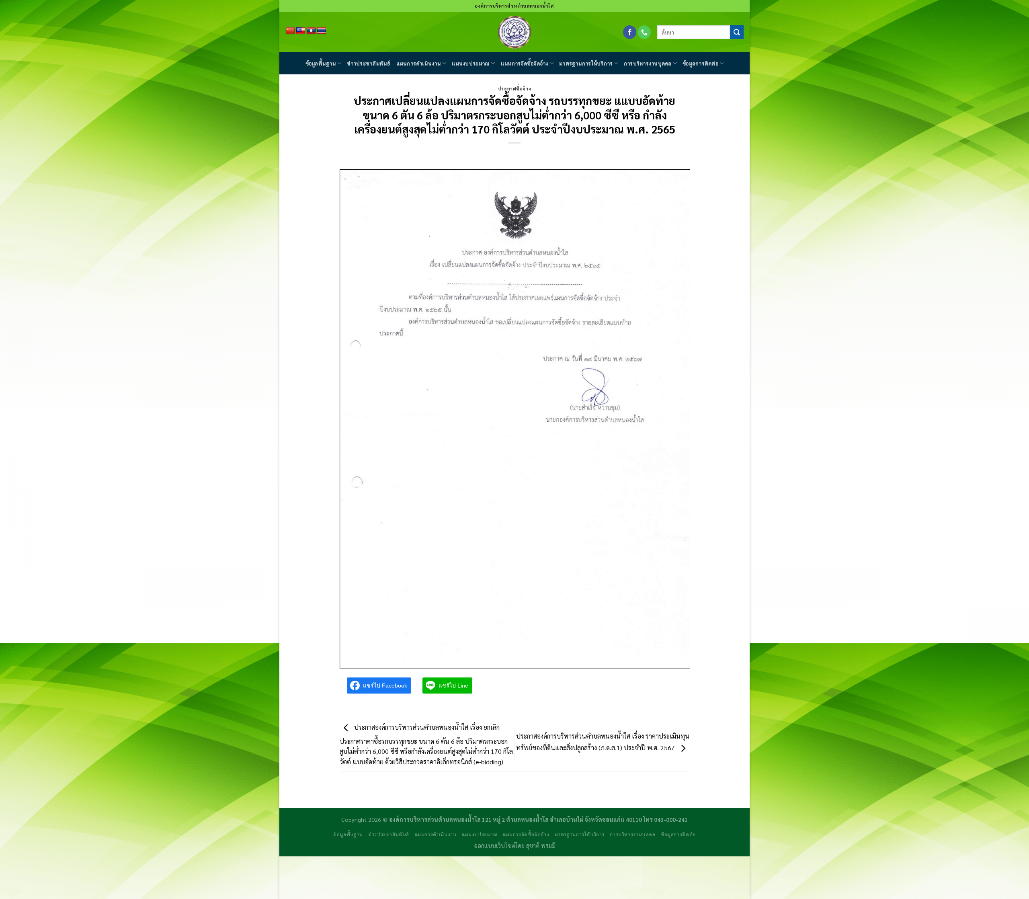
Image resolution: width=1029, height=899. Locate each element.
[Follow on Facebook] (629, 32)
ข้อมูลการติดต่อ (700, 63)
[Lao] (311, 31)
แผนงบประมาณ (471, 63)
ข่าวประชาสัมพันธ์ (368, 63)
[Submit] (737, 32)
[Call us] (644, 32)
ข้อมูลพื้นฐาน (320, 63)
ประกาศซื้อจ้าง (514, 89)
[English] (300, 31)
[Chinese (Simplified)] (290, 31)
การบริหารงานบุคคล (648, 63)
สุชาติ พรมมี (540, 845)
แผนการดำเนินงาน (418, 63)
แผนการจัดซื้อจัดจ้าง (524, 63)
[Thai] (321, 31)
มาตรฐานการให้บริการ (586, 63)
